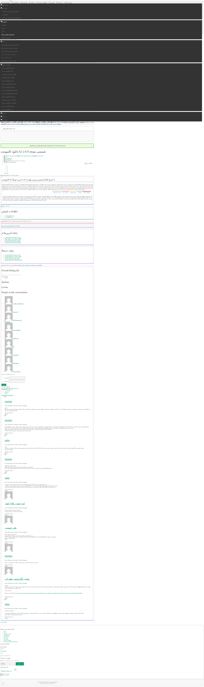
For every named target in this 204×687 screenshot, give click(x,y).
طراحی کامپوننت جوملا (38, 124)
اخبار (5, 632)
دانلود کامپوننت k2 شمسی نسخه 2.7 (13, 257)
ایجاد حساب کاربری (14, 388)
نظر (9, 159)
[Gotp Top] (3, 683)
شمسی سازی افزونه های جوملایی (12, 258)
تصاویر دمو (65, 192)
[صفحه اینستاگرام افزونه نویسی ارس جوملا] (16, 671)
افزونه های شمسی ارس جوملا (8, 225)
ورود (4, 384)
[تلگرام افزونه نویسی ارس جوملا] (7, 671)
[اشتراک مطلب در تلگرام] (5, 673)
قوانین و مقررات (7, 633)
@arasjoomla (3, 651)
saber (15, 162)
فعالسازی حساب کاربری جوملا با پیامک (13, 238)
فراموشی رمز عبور (6, 388)
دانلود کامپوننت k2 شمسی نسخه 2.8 (13, 241)
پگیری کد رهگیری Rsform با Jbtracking (13, 242)
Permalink (25, 405)
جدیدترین (7, 392)
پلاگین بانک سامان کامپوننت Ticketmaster (13, 260)
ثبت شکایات (6, 635)
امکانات (79, 192)
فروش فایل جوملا (29, 124)
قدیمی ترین (7, 390)
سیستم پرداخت (7, 640)
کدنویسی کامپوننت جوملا (51, 124)
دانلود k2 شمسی (57, 192)
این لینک (52, 145)
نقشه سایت (6, 636)
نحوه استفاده (73, 192)
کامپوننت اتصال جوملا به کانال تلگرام (12, 240)
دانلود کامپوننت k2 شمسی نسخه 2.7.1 (13, 256)
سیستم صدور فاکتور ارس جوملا (10, 641)
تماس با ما (6, 639)
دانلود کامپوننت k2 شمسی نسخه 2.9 (13, 237)
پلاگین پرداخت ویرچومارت (12, 124)
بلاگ (5, 631)
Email (6, 393)
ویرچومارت (22, 124)
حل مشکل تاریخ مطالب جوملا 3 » (32, 265)
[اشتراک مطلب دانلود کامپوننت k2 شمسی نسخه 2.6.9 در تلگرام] (5, 206)
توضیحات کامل (87, 192)
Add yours (10, 389)
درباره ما (6, 637)
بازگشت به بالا (4, 622)
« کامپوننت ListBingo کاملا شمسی (21, 265)
